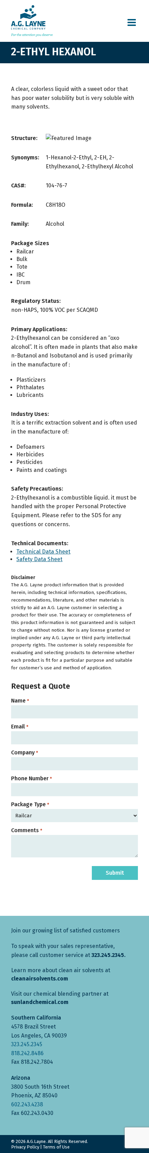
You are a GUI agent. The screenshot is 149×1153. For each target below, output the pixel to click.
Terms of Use (56, 1147)
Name (20, 701)
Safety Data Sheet (39, 559)
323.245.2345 (26, 1044)
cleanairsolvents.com (39, 978)
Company (24, 752)
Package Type (30, 804)
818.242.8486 (27, 1053)
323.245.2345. (108, 955)
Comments (26, 830)
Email (19, 726)
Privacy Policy (25, 1147)
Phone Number (31, 778)
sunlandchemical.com (39, 1002)
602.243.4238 (27, 1104)
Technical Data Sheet (43, 551)
